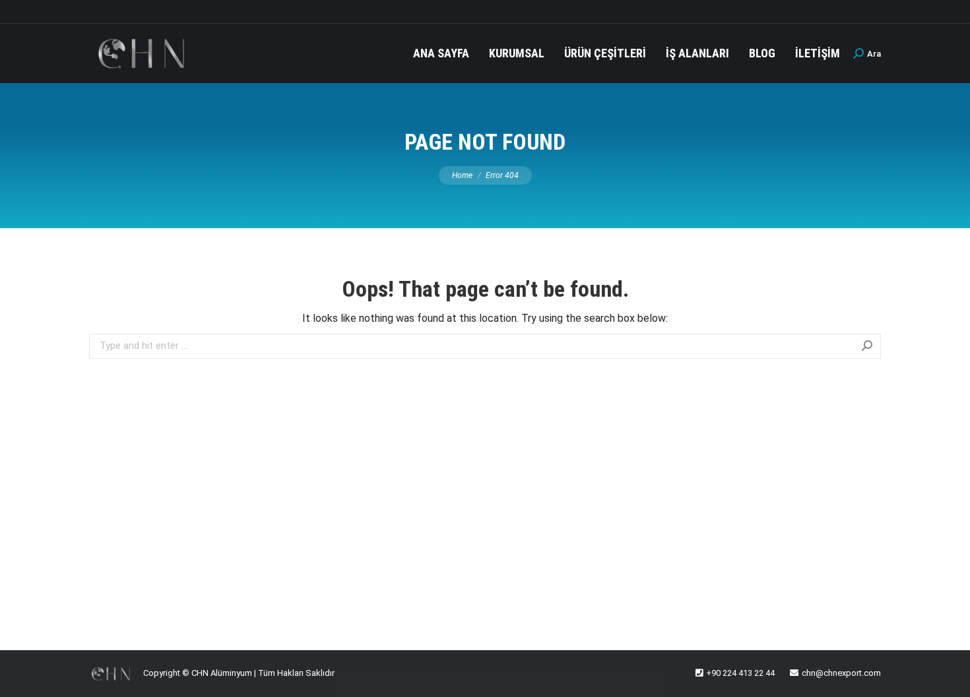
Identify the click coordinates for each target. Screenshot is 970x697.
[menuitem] (441, 53)
